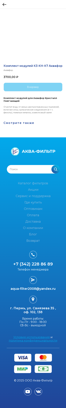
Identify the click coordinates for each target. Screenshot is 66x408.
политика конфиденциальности (33, 340)
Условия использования (31, 337)
